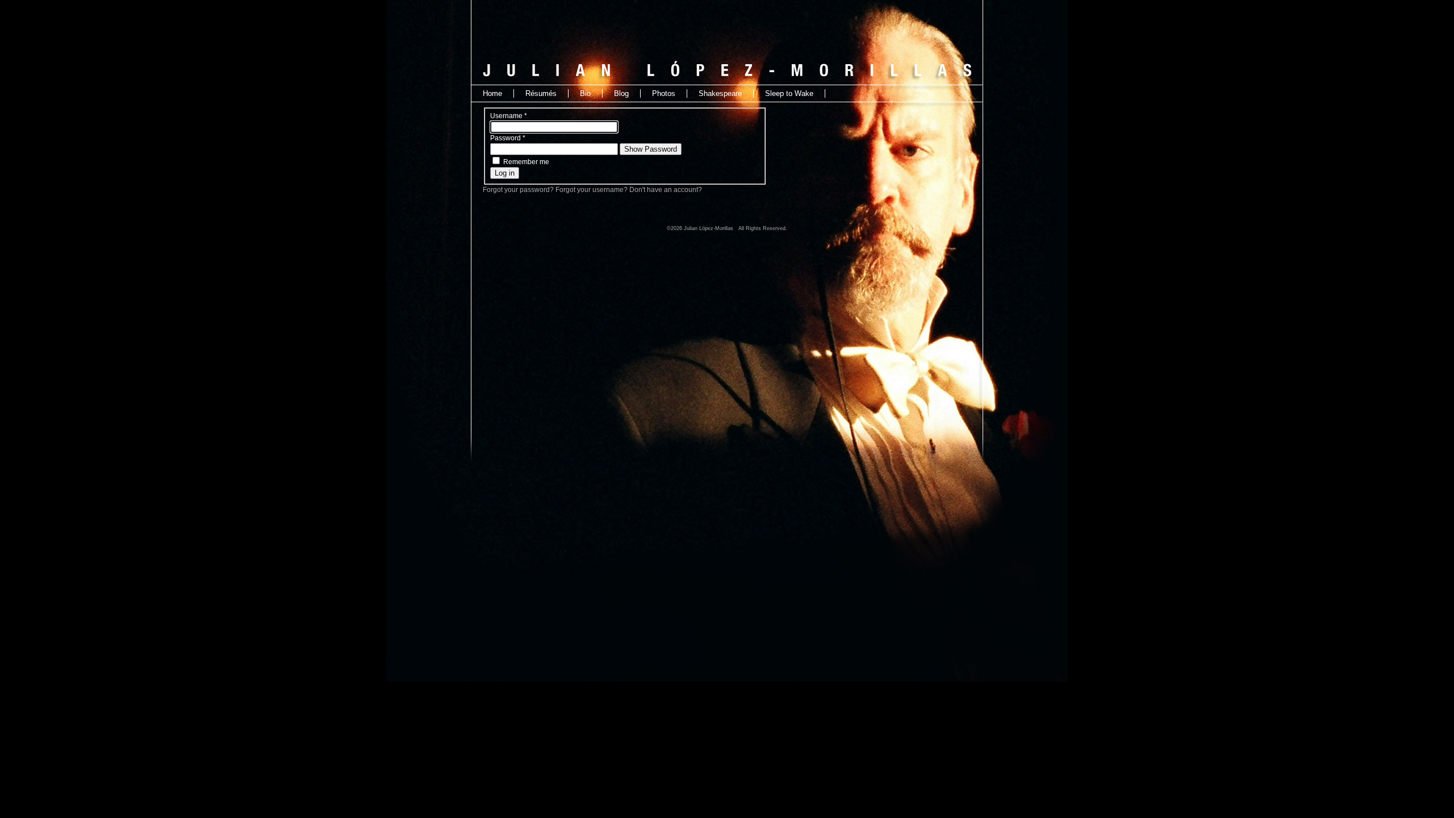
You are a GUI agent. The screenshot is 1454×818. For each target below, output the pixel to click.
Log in (505, 173)
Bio (585, 93)
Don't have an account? (665, 190)
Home (492, 93)
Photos (663, 93)
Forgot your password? (519, 190)
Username (508, 116)
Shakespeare (720, 93)
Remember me (526, 162)
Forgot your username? (592, 190)
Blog (621, 93)
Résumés (541, 93)
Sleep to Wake (789, 93)
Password (507, 138)
